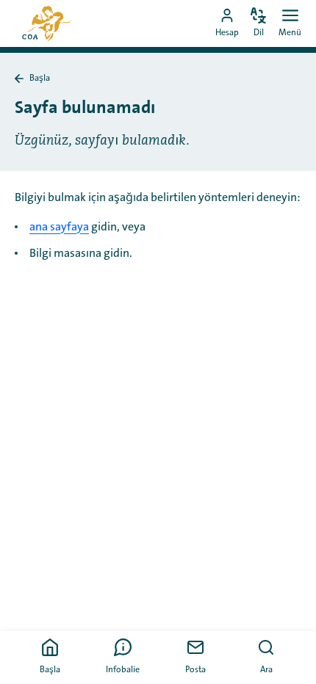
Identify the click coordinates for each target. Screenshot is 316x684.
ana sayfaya (59, 226)
